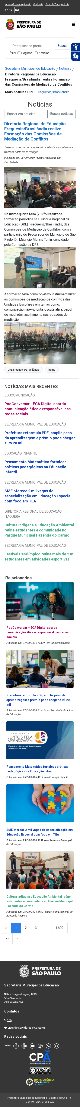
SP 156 (8, 10)
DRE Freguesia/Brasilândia (23, 369)
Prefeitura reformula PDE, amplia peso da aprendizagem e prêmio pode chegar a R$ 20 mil (39, 438)
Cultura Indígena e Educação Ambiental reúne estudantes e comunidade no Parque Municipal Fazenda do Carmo (39, 530)
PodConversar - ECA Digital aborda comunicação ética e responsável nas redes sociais (37, 409)
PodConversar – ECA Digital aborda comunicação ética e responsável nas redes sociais (37, 632)
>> (7, 938)
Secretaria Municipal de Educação (30, 69)
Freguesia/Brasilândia (52, 92)
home (51, 369)
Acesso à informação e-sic (18, 4)
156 (9, 1020)
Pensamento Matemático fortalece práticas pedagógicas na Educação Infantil (35, 467)
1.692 (59, 928)
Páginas (26, 53)
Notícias (44, 53)
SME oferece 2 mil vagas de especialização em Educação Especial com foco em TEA (37, 496)
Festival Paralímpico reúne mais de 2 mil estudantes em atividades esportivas (40, 556)
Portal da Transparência (57, 4)
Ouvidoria (38, 4)
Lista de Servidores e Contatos (26, 1027)
